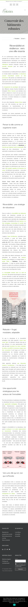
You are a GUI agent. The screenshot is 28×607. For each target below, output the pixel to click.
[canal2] (14, 451)
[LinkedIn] (2, 549)
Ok (14, 604)
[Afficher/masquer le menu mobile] (25, 10)
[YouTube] (9, 549)
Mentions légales (6, 559)
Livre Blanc (18, 532)
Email (16, 558)
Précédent (16, 38)
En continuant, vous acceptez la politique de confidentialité (20, 565)
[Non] (26, 601)
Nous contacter (6, 540)
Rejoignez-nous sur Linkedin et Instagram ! (14, 1)
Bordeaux (14, 261)
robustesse (21, 145)
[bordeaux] (14, 290)
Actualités (17, 534)
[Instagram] (5, 549)
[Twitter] (7, 549)
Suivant (23, 38)
